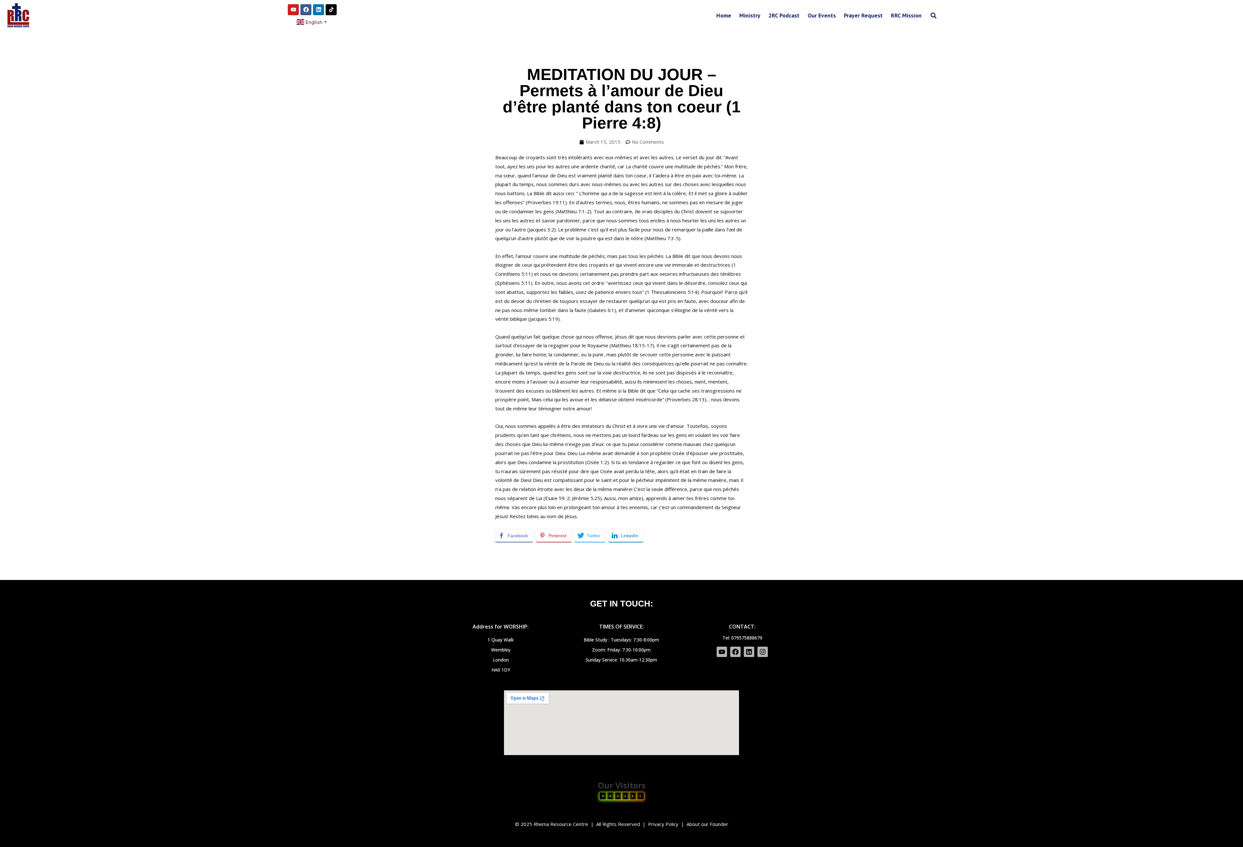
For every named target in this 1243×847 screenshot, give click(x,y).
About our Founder (707, 824)
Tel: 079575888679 (742, 638)
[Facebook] (305, 9)
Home (723, 15)
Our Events (822, 15)
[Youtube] (293, 9)
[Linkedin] (318, 9)
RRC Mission (906, 15)
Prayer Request (863, 15)
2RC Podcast (784, 15)
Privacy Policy (663, 824)
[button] (933, 15)
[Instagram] (762, 652)
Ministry (749, 15)
